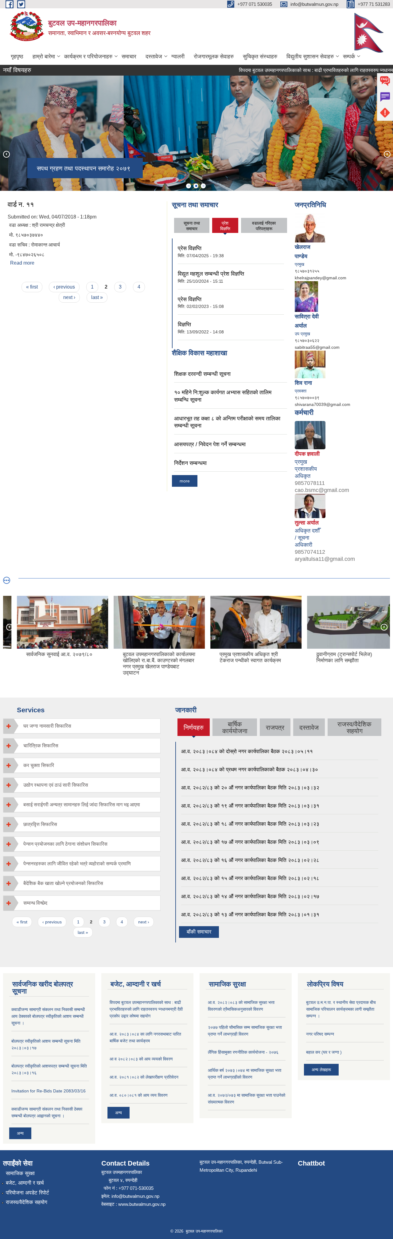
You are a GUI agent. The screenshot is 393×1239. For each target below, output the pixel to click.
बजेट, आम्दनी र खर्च (25, 1183)
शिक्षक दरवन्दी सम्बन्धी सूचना (202, 374)
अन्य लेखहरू (321, 1069)
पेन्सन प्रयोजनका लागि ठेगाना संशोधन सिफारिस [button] (65, 844)
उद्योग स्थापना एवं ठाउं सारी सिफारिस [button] (55, 785)
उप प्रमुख (302, 333)
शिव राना (303, 383)
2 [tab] (195, 185)
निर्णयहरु (194, 730)
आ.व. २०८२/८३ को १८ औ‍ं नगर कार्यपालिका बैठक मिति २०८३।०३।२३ (250, 824)
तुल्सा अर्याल (307, 523)
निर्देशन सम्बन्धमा (190, 463)
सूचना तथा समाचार (192, 226)
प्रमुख (299, 264)
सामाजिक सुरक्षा (20, 1173)
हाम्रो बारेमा (44, 56)
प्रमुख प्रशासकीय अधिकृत (306, 469)
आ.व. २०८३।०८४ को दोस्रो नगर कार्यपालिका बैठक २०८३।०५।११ (247, 751)
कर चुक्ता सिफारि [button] (38, 765)
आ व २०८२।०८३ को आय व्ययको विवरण (141, 1058)
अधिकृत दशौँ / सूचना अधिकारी (307, 538)
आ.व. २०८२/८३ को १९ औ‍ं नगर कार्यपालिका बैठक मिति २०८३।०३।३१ (250, 806)
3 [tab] (203, 185)
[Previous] (6, 154)
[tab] (81, 726)
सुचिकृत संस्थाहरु (260, 56)
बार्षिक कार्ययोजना (234, 727)
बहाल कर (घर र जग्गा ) (324, 1052)
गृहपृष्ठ (17, 56)
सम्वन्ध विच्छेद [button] (35, 903)
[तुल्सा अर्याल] (310, 505)
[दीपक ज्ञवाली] (310, 434)
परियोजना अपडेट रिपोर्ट (27, 1193)
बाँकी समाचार (199, 932)
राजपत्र (275, 727)
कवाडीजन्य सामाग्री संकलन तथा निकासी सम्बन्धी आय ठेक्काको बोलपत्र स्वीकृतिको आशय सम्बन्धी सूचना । (48, 1016)
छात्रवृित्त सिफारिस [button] (40, 824)
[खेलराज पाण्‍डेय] (310, 227)
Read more (22, 263)
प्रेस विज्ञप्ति (189, 248)
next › (69, 297)
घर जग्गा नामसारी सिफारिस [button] (47, 726)
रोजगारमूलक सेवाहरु (214, 56)
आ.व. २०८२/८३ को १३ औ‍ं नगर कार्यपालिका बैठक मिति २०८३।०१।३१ (250, 915)
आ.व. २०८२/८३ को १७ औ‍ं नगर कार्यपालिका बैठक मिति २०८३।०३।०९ (250, 842)
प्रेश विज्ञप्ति (225, 226)
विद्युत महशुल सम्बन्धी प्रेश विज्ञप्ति (211, 274)
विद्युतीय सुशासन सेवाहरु (310, 56)
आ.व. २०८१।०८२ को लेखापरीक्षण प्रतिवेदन (144, 1077)
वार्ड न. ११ (21, 204)
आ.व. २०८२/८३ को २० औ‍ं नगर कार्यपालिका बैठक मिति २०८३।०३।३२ (250, 788)
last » (97, 297)
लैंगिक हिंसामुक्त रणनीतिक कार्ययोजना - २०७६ (243, 1052)
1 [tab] (188, 185)
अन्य (20, 1133)
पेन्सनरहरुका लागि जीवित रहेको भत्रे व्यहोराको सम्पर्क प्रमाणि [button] (77, 863)
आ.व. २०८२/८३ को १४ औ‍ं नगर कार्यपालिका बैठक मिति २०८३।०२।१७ (250, 896)
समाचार (129, 56)
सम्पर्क (349, 56)
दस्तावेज (154, 56)
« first (32, 286)
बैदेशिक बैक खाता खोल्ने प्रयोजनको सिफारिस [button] (63, 883)
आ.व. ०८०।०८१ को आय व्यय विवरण (139, 1095)
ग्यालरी (178, 56)
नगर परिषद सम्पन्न (320, 1034)
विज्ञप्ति (184, 324)
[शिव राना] (310, 363)
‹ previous (64, 286)
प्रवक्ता (300, 390)
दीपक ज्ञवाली (307, 454)
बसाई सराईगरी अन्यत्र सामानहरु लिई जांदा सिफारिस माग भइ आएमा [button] (81, 804)
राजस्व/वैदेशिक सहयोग (354, 727)
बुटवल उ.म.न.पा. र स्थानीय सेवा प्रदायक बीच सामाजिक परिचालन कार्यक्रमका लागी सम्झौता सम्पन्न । (341, 1009)
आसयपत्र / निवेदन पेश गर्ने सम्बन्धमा (210, 444)
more (185, 480)
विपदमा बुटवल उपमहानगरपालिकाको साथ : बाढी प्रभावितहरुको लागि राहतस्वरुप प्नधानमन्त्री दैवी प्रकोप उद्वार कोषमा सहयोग (146, 1009)
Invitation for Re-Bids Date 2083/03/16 (48, 1090)
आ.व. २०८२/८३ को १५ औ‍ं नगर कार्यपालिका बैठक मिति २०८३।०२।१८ (250, 878)
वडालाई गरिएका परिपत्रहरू (264, 226)
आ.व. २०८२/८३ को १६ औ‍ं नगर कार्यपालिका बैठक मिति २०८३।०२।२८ (250, 860)
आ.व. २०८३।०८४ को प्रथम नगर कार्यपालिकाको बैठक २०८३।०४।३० (249, 770)
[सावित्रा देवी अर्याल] (306, 295)
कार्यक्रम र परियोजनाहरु (88, 56)
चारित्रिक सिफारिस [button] (40, 745)
